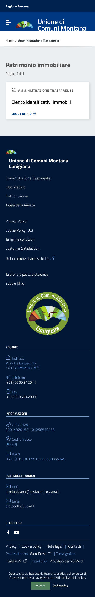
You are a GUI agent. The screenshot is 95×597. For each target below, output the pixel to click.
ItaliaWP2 (14, 561)
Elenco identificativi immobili (41, 102)
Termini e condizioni (20, 239)
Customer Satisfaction (22, 248)
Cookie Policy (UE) (19, 230)
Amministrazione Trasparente (28, 178)
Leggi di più (22, 113)
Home (10, 41)
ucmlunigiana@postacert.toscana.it (33, 492)
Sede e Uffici (15, 283)
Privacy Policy (16, 221)
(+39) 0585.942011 (21, 382)
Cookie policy (60, 585)
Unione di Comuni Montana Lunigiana (38, 163)
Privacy (11, 546)
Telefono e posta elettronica (27, 274)
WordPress (38, 553)
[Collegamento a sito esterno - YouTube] (16, 532)
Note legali (55, 546)
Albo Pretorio (15, 187)
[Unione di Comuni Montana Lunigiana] (24, 24)
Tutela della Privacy (20, 205)
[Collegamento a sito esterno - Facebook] (8, 532)
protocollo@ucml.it (20, 506)
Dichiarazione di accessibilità (27, 258)
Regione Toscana (17, 6)
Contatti (74, 546)
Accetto (40, 585)
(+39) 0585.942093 (21, 397)
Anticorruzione (17, 196)
